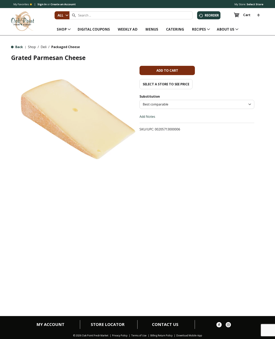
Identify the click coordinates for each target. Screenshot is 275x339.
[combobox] (62, 15)
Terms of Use (139, 335)
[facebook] (219, 325)
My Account (50, 324)
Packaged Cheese (65, 47)
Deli (44, 47)
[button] (167, 70)
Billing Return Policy (161, 335)
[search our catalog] (73, 15)
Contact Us (165, 324)
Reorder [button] (212, 15)
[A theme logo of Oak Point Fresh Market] (22, 18)
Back (18, 47)
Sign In (42, 4)
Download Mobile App (189, 335)
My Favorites (21, 4)
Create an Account (63, 4)
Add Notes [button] (147, 116)
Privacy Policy (119, 335)
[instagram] (228, 325)
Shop (32, 47)
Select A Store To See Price (166, 84)
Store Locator (108, 324)
